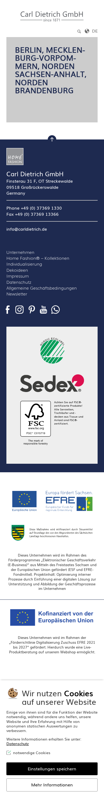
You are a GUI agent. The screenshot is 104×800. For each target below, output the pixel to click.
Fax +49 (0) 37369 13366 (32, 214)
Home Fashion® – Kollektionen (37, 258)
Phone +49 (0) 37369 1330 (34, 208)
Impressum (17, 276)
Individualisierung (24, 264)
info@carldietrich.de (26, 229)
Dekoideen (17, 270)
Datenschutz (18, 282)
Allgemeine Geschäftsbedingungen (41, 288)
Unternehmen (20, 252)
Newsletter (16, 293)
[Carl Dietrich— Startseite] (52, 156)
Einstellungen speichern (52, 768)
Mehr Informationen (52, 784)
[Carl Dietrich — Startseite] (52, 16)
